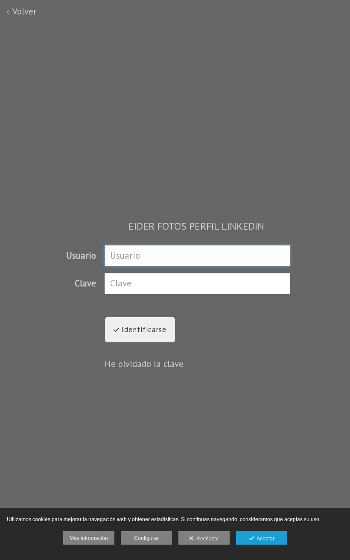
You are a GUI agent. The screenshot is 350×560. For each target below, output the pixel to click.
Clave (85, 283)
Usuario (81, 255)
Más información (89, 538)
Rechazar (206, 539)
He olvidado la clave (144, 364)
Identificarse (142, 329)
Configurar (146, 538)
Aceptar (264, 539)
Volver (23, 11)
